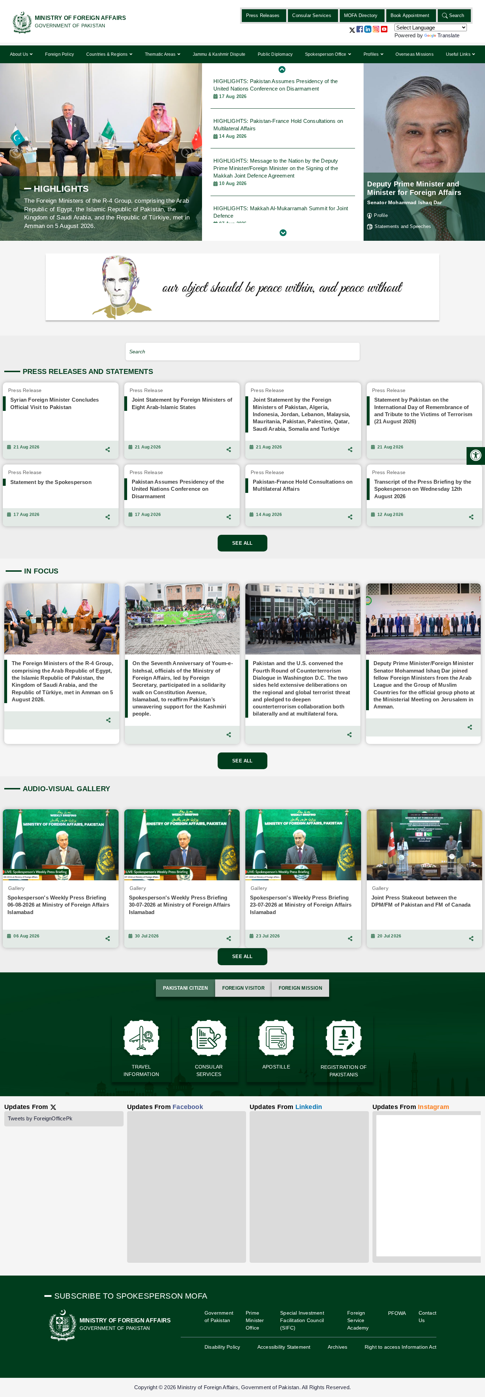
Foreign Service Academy (358, 1320)
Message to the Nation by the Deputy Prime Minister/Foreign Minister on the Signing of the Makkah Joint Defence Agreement (275, 132)
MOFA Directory (361, 15)
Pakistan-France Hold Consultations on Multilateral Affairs (278, 88)
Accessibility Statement (284, 1347)
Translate (448, 35)
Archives (338, 1347)
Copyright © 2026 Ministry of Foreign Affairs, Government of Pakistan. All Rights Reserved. (242, 1387)
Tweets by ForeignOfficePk (40, 1118)
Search (456, 15)
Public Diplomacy (275, 54)
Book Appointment (410, 15)
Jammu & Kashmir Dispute (219, 54)
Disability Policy (222, 1347)
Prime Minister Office (255, 1320)
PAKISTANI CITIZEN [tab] (185, 988)
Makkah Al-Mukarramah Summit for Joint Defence (280, 175)
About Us (19, 54)
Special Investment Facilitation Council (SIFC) (302, 1320)
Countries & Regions (107, 54)
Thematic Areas (161, 54)
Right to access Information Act (400, 1347)
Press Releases (263, 15)
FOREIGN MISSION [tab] (300, 988)
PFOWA (397, 1313)
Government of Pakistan (219, 1316)
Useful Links (459, 54)
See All (242, 543)
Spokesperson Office (326, 54)
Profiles (372, 54)
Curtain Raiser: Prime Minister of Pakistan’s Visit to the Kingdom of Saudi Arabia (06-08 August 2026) (277, 219)
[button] (352, 33)
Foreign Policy (59, 54)
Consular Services (311, 15)
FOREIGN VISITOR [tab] (243, 988)
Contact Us (427, 1316)
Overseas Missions (414, 54)
